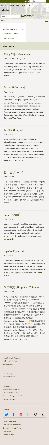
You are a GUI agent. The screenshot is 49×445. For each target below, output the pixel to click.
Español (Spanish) (14, 251)
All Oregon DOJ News (10, 33)
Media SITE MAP (8, 434)
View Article (17, 118)
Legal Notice (7, 431)
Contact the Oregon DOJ (11, 421)
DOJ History (7, 374)
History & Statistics (9, 377)
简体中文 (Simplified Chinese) (21, 287)
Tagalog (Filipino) (14, 130)
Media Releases (8, 38)
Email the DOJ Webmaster (12, 424)
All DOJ (30, 17)
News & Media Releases (11, 358)
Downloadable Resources (11, 389)
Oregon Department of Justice (15, 5)
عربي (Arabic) (12, 215)
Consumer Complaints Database (13, 396)
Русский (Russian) (14, 87)
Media (23, 17)
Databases (6, 386)
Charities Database (9, 399)
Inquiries (26, 1)
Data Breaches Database (11, 392)
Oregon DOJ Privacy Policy (12, 428)
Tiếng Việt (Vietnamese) (17, 54)
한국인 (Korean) (13, 172)
